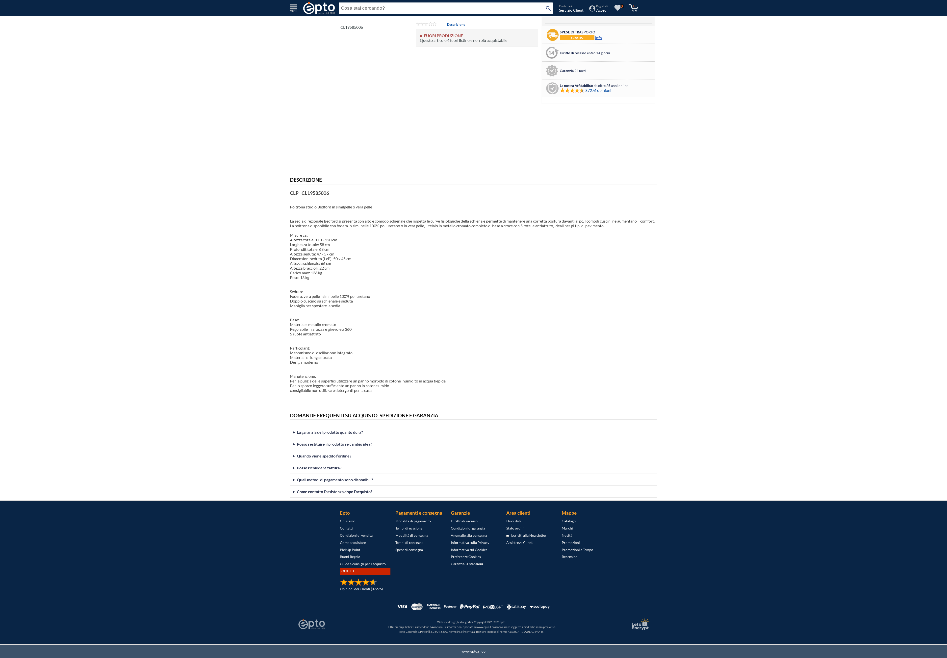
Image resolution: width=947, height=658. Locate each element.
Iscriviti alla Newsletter (527, 535)
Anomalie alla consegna (469, 535)
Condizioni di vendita (356, 535)
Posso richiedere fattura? (319, 467)
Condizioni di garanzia (468, 528)
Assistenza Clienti (520, 542)
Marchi (567, 528)
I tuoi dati (513, 521)
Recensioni (570, 557)
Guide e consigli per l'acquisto (363, 564)
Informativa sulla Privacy (470, 542)
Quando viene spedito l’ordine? (324, 456)
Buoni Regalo (350, 557)
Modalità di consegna (411, 535)
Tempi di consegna (409, 542)
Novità (567, 535)
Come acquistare (353, 542)
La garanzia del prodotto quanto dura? (330, 432)
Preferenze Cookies (466, 557)
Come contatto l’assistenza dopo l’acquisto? (334, 491)
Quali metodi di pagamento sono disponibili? (335, 479)
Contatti (346, 528)
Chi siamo (347, 521)
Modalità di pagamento (413, 521)
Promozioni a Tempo (577, 550)
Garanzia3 (467, 564)
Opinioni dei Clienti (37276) (361, 589)
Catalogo (569, 521)
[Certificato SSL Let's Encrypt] (639, 624)
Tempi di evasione (408, 528)
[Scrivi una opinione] (426, 24)
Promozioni (571, 542)
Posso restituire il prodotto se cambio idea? (334, 444)
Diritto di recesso (464, 521)
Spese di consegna (409, 550)
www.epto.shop (473, 651)
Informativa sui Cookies (469, 550)
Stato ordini (515, 528)
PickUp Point (350, 550)
